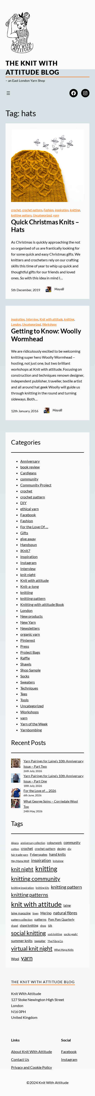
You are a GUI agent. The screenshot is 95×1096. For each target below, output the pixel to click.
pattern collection (22, 919)
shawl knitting (29, 925)
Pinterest (27, 640)
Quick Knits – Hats (45, 226)
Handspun (28, 544)
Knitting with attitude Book (42, 604)
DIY (23, 503)
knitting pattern (21, 215)
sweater (40, 941)
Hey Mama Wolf (20, 860)
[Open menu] (8, 93)
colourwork (54, 843)
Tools (24, 700)
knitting (75, 210)
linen (36, 913)
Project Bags (30, 652)
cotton (15, 848)
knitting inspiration (22, 887)
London (16, 324)
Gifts (24, 533)
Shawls (25, 664)
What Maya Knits (64, 949)
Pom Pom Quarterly (61, 919)
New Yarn (28, 622)
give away (28, 539)
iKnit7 (25, 550)
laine (67, 905)
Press (24, 646)
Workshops (49, 324)
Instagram (28, 562)
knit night (28, 574)
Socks (24, 676)
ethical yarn (29, 509)
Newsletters (30, 628)
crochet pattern (32, 210)
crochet (16, 210)
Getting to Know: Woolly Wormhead (46, 335)
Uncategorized (42, 215)
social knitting (28, 932)
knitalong (58, 860)
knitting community (35, 878)
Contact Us (20, 1059)
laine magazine (21, 913)
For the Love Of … (34, 527)
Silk (50, 925)
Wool (15, 959)
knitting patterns (29, 894)
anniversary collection (33, 842)
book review (30, 467)
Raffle (25, 658)
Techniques (29, 688)
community (29, 479)
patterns (40, 919)
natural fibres (65, 912)
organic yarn (30, 634)
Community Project (35, 485)
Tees (23, 694)
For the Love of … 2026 (40, 791)
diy (69, 849)
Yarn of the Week (34, 724)
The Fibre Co (55, 941)
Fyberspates (38, 854)
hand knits (57, 854)
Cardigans (28, 473)
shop (43, 925)
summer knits (22, 940)
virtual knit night (31, 948)
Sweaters (27, 682)
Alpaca (15, 842)
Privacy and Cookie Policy (31, 1067)
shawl (14, 925)
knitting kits (42, 887)
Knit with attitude (51, 319)
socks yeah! (71, 934)
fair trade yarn (19, 854)
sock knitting (55, 934)
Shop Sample (30, 670)
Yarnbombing (31, 730)
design (61, 849)
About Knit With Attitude (31, 1051)
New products (31, 616)
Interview (32, 319)
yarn (56, 215)
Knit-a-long (29, 586)
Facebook (28, 515)
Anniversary (30, 461)
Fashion (48, 210)
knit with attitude (36, 904)
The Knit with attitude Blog (43, 982)
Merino (45, 913)
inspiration (61, 210)
